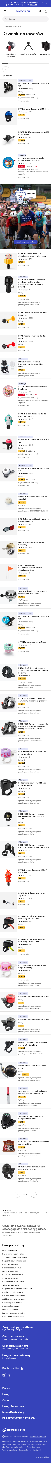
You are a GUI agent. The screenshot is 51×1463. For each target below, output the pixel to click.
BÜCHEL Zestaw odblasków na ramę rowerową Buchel (33, 520)
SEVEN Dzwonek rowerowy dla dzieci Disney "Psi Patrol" (31, 159)
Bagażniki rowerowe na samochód (17, 1289)
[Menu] (5, 11)
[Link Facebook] (4, 1375)
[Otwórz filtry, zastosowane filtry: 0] (5, 69)
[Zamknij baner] (47, 3)
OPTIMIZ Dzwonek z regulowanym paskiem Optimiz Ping (33, 1043)
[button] (37, 98)
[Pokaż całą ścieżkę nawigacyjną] (3, 26)
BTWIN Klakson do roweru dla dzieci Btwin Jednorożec (33, 415)
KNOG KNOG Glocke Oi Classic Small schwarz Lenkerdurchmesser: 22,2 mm (33, 670)
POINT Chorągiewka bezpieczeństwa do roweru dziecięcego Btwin (30, 567)
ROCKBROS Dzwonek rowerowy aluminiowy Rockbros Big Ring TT (32, 699)
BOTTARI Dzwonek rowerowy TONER (33, 996)
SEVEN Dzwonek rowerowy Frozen (32, 642)
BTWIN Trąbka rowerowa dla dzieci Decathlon (33, 314)
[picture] (8, 88)
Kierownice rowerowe (11, 1268)
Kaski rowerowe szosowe (13, 1317)
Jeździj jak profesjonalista (26, 242)
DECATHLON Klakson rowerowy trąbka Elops (31, 894)
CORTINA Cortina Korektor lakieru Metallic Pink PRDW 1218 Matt (33, 1092)
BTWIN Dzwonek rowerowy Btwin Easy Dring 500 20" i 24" (32, 917)
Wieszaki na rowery (10, 1285)
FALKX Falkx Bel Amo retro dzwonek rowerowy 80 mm (33, 1143)
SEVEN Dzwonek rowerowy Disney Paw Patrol (32, 388)
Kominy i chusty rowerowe (13, 1292)
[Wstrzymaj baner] (43, 3)
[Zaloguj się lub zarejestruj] (40, 11)
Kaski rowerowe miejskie (13, 1254)
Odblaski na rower (10, 1310)
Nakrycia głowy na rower (12, 1303)
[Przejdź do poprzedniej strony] (17, 1195)
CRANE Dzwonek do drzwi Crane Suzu (32, 1067)
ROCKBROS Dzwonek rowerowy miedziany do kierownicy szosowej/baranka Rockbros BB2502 (32, 283)
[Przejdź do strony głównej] (23, 11)
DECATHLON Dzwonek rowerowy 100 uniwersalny (34, 133)
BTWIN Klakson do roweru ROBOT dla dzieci (32, 871)
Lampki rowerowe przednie (14, 1313)
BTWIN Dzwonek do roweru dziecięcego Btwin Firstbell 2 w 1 (32, 255)
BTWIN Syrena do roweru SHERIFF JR (33, 109)
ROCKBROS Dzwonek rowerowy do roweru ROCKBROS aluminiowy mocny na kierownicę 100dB (33, 726)
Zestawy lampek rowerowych (14, 1257)
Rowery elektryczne (10, 1306)
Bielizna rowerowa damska (13, 1296)
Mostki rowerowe (9, 1250)
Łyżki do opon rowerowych (13, 1299)
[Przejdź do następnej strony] (34, 1195)
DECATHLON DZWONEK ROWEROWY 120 (33, 84)
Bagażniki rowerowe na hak (14, 1261)
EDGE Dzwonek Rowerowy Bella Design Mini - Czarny (31, 1168)
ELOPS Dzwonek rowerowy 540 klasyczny (31, 543)
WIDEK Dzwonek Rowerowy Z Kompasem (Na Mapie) (30, 1117)
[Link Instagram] (9, 1375)
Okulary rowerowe (10, 1271)
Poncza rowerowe (10, 1264)
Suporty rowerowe (10, 1278)
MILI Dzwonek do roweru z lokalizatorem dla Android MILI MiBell (31, 364)
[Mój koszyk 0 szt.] (46, 11)
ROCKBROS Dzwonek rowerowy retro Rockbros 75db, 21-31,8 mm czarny (32, 816)
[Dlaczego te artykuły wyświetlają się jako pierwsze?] (3, 76)
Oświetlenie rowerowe (11, 55)
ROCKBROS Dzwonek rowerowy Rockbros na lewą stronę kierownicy (33, 846)
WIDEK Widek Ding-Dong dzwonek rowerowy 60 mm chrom (33, 592)
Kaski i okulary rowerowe (13, 1275)
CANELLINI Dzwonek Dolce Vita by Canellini (32, 498)
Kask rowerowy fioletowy (13, 1282)
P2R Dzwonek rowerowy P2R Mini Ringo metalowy (32, 753)
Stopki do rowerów (28, 54)
